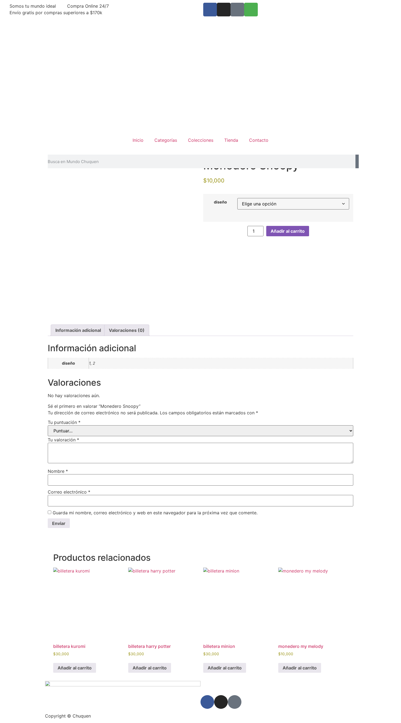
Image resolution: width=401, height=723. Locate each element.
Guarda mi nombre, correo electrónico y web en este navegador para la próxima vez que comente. (155, 512)
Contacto (258, 140)
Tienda (231, 140)
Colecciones (200, 140)
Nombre (58, 471)
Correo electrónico (69, 492)
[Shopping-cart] (251, 9)
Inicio (138, 140)
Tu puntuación (64, 422)
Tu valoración (63, 440)
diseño (220, 202)
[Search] (357, 161)
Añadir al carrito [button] (75, 668)
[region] (200, 73)
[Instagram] (224, 9)
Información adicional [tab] (78, 330)
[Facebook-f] (210, 9)
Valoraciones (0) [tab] (127, 330)
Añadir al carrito (288, 231)
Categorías (165, 140)
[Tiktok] (237, 9)
